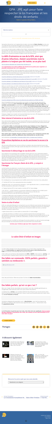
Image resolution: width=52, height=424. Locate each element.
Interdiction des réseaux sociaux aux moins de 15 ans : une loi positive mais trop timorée (17, 343)
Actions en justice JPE (16, 38)
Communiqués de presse (27, 38)
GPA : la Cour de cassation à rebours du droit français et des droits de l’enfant (41, 356)
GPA (33, 38)
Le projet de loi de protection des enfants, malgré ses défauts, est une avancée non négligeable (41, 344)
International (37, 38)
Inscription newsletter (8, 320)
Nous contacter (47, 413)
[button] (45, 3)
